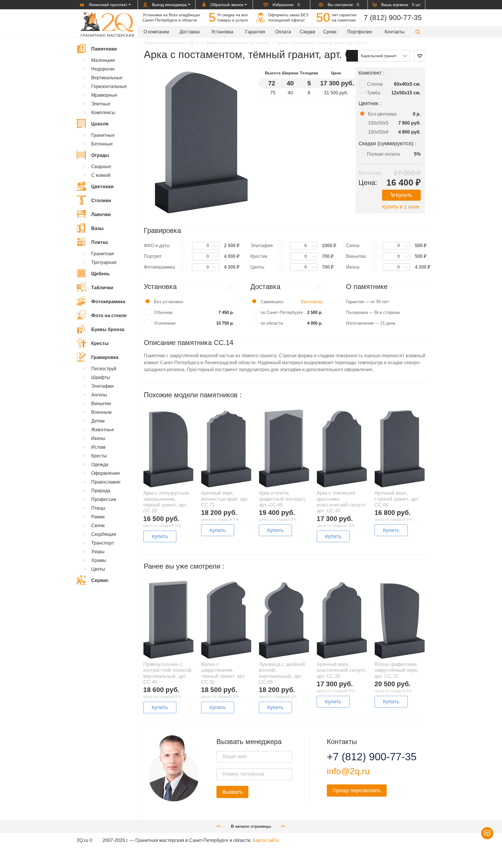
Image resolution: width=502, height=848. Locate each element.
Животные (102, 429)
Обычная (163, 312)
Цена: (367, 182)
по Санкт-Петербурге (282, 312)
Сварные (101, 166)
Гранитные (103, 135)
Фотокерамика (108, 301)
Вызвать (232, 792)
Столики (101, 200)
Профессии (103, 499)
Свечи (98, 525)
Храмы (98, 560)
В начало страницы (251, 826)
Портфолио (359, 31)
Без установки (168, 301)
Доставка (190, 31)
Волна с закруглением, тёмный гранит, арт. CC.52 (223, 673)
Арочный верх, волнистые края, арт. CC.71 (224, 499)
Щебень (100, 273)
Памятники (104, 48)
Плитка (99, 242)
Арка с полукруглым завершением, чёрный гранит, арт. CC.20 (166, 501)
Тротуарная (103, 262)
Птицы (98, 508)
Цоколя (99, 123)
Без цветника (382, 114)
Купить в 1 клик (400, 207)
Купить (404, 195)
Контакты (395, 31)
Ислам (98, 447)
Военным (101, 412)
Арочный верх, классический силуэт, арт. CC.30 (341, 670)
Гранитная (102, 253)
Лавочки (101, 214)
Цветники (102, 186)
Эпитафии (102, 386)
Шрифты (100, 377)
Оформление (105, 473)
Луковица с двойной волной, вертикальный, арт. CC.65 (282, 673)
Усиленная (164, 323)
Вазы (97, 228)
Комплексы (103, 112)
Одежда (99, 464)
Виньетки (101, 403)
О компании (156, 31)
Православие (106, 481)
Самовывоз (272, 301)
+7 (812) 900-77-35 (364, 757)
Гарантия (255, 31)
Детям (98, 420)
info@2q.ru (348, 771)
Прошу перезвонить (357, 790)
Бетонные (102, 143)
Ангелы (99, 394)
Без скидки (370, 172)
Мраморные (104, 95)
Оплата (283, 31)
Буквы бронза (107, 329)
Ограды (100, 155)
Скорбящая (103, 534)
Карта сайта (266, 840)
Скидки (307, 31)
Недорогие (103, 69)
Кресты (100, 343)
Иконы (98, 438)
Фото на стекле (109, 315)
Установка (222, 31)
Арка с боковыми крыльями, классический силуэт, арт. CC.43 (341, 501)
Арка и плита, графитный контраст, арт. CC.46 (282, 499)
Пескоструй (103, 368)
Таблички (102, 287)
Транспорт (102, 542)
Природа (100, 490)
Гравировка (105, 357)
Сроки (329, 31)
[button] (417, 31)
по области (272, 323)
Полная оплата (383, 154)
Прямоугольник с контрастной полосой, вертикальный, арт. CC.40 (168, 673)
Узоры (98, 551)
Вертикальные (107, 77)
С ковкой (100, 175)
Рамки (98, 516)
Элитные (100, 103)
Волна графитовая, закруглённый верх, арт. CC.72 (396, 670)
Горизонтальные (109, 86)
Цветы (98, 569)
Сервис (100, 580)
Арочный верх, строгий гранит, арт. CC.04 (396, 499)
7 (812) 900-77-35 (393, 17)
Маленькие (103, 60)
